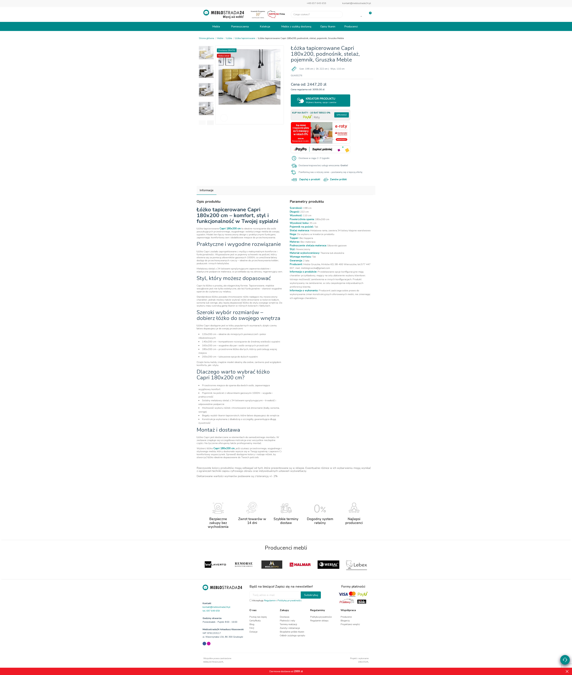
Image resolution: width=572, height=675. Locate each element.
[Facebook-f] (204, 643)
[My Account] (352, 14)
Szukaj (338, 14)
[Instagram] (208, 643)
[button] (202, 122)
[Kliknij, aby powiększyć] (224, 118)
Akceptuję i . (276, 600)
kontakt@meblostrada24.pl (356, 3)
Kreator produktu (321, 100)
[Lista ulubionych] (361, 14)
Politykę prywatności (289, 600)
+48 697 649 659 (316, 3)
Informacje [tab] (206, 190)
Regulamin (270, 600)
